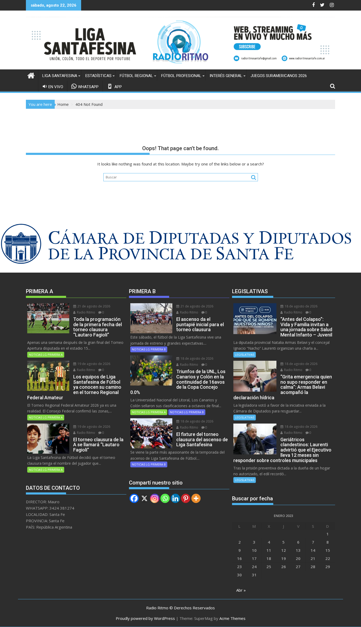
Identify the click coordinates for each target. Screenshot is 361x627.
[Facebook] (134, 498)
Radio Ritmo (85, 312)
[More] (196, 498)
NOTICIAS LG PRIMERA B (149, 349)
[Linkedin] (175, 498)
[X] (144, 498)
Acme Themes (232, 618)
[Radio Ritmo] (180, 66)
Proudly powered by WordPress (145, 618)
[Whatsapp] (165, 498)
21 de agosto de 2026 (93, 306)
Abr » (241, 590)
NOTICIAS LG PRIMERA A (46, 355)
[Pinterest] (185, 498)
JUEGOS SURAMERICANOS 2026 (279, 75)
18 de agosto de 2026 (196, 358)
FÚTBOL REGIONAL (136, 75)
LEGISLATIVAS (244, 355)
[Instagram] (154, 498)
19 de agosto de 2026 (93, 364)
